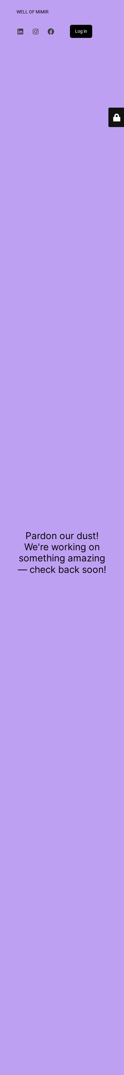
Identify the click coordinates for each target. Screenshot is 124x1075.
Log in (81, 31)
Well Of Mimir (33, 12)
